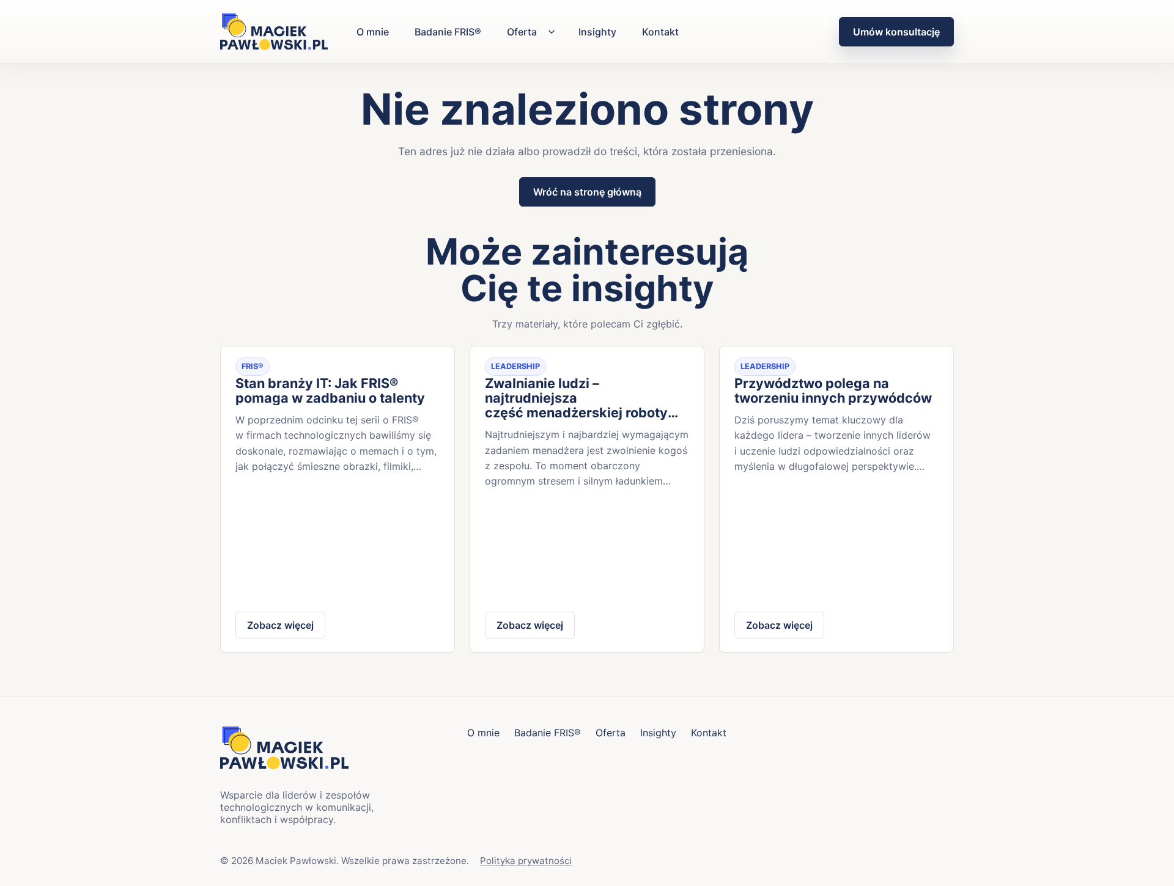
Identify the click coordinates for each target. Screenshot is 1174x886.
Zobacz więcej (280, 625)
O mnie (372, 32)
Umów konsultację (896, 32)
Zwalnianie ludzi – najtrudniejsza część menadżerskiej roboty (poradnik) (576, 398)
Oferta (522, 32)
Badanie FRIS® (448, 32)
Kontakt (660, 32)
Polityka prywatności (526, 860)
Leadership (515, 366)
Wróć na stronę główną (587, 192)
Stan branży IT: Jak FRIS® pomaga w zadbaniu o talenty (330, 390)
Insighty (597, 32)
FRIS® (253, 366)
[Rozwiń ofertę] (552, 32)
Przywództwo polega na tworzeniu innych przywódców (833, 390)
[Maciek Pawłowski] (274, 31)
